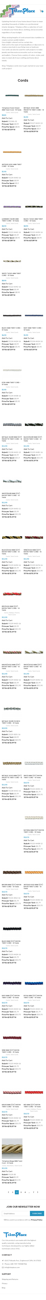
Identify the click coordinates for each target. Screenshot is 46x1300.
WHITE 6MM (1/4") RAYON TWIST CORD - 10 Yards (33, 776)
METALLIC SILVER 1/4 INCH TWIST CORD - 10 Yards (11, 722)
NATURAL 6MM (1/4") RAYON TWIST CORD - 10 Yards (34, 831)
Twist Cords (14, 112)
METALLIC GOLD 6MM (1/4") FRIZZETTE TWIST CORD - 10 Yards (12, 777)
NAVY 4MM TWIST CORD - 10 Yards (33, 329)
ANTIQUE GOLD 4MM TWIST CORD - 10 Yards (12, 165)
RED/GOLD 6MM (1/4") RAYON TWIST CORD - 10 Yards (11, 608)
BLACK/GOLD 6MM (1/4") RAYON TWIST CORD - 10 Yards (11, 552)
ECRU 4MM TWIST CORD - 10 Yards (11, 383)
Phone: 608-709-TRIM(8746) (15, 1264)
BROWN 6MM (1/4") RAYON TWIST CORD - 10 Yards (11, 886)
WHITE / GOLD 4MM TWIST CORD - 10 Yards (11, 274)
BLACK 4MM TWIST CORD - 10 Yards (11, 329)
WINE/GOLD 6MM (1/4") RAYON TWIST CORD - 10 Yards (32, 552)
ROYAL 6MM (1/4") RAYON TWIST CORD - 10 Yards (33, 996)
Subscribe (37, 1213)
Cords (8, 112)
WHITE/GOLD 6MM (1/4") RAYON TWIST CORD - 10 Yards (33, 666)
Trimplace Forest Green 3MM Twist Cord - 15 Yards (11, 109)
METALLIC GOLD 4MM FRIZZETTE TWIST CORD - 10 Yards (34, 110)
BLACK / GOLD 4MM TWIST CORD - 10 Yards (33, 220)
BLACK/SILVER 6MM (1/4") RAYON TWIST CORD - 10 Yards (33, 439)
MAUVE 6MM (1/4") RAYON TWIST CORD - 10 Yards (11, 1106)
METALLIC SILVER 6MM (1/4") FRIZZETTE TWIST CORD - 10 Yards (12, 439)
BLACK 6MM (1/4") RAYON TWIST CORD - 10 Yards (11, 942)
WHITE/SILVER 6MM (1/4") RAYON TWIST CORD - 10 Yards (11, 495)
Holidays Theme (14, 613)
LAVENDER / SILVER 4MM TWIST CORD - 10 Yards (10, 220)
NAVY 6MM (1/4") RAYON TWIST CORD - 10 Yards (11, 996)
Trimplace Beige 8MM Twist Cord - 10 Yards (12, 1162)
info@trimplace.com (12, 1267)
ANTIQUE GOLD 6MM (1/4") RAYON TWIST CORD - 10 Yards (33, 887)
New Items (10, 1166)
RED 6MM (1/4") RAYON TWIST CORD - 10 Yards (32, 1106)
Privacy (4, 1283)
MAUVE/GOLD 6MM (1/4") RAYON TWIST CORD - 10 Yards (11, 666)
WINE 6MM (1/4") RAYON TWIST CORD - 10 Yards (10, 1051)
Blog (3, 1288)
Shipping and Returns (10, 1279)
